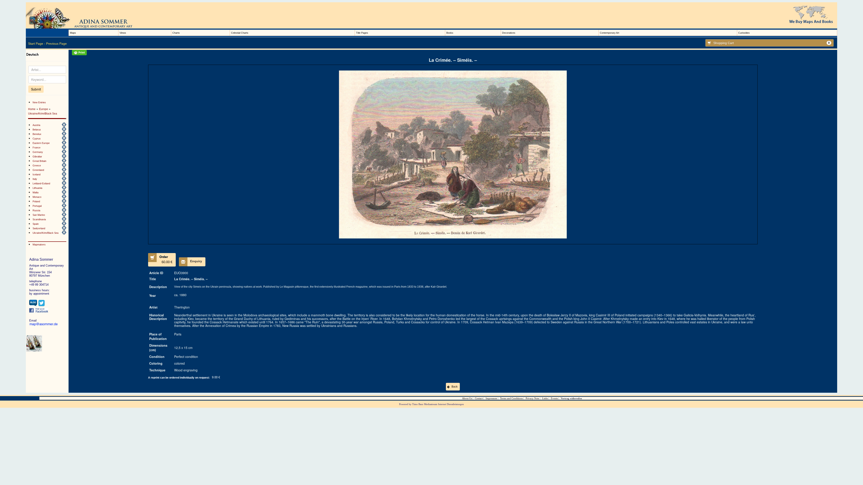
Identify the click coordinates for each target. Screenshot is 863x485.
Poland (36, 201)
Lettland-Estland (41, 183)
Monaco (37, 197)
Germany (38, 152)
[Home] (84, 17)
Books (449, 32)
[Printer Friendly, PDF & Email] (453, 52)
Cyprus (37, 138)
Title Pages (362, 32)
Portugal (37, 206)
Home (32, 109)
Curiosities (744, 32)
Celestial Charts (239, 32)
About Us (467, 398)
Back (455, 386)
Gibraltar (37, 156)
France (36, 147)
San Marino (39, 215)
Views (123, 32)
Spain (36, 224)
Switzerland (39, 228)
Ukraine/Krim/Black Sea (42, 113)
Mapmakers (39, 244)
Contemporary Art (609, 32)
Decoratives (508, 32)
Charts (176, 32)
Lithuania (37, 188)
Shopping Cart (771, 43)
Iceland (36, 174)
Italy (35, 179)
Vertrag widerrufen (571, 398)
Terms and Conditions (511, 398)
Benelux (37, 134)
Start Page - (36, 43)
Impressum (491, 398)
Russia (36, 210)
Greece (37, 165)
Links (545, 398)
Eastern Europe (41, 143)
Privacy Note (532, 398)
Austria (36, 125)
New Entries (39, 102)
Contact (479, 398)
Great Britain (39, 161)
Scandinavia (39, 219)
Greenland (38, 170)
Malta (35, 192)
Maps (73, 32)
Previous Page (56, 43)
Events (554, 398)
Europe (44, 109)
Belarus (37, 129)
